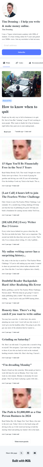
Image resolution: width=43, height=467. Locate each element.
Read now (7, 131)
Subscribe (21, 52)
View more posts (21, 441)
